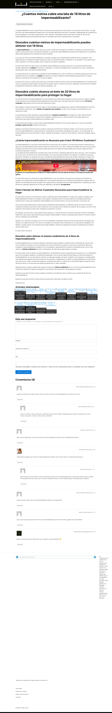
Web (16, 356)
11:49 (93, 469)
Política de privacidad (22, 694)
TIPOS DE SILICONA (35, 2)
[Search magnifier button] (95, 557)
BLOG (50, 6)
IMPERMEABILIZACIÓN (70, 2)
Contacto (18, 697)
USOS (57, 2)
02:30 (93, 386)
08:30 (92, 406)
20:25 (93, 430)
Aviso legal (19, 688)
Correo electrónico (22, 348)
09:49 (93, 449)
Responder (20, 399)
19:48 (94, 531)
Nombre (18, 340)
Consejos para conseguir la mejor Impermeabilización (31, 11)
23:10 (94, 492)
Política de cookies (21, 691)
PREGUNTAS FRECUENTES (37, 6)
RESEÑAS (48, 2)
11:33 (94, 512)
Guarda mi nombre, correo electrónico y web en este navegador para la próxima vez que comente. (55, 367)
